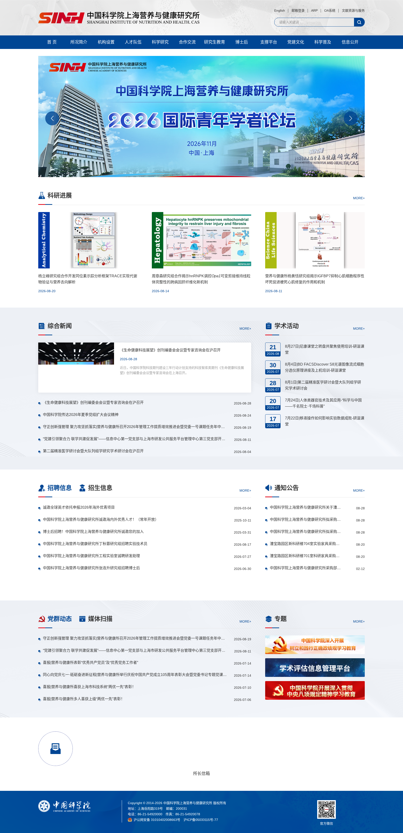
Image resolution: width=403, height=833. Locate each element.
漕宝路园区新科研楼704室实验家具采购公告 (305, 544)
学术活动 (286, 325)
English (279, 10)
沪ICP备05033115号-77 (201, 820)
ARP (314, 10)
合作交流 (187, 42)
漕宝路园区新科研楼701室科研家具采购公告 (305, 556)
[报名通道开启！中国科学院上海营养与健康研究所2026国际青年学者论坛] (201, 116)
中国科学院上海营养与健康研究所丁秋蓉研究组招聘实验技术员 (95, 544)
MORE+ (359, 198)
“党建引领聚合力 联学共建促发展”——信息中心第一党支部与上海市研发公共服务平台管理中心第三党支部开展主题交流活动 (135, 439)
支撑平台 (268, 42)
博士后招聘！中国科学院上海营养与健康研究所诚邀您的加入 (93, 532)
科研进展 (60, 195)
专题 (280, 618)
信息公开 (350, 42)
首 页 (52, 42)
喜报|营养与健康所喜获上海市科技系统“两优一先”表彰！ (89, 687)
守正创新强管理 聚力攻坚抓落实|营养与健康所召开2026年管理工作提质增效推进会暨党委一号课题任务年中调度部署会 (135, 427)
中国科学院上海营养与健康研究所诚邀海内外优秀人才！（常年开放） (101, 519)
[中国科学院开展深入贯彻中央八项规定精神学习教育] (315, 690)
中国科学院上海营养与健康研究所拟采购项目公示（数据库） (305, 519)
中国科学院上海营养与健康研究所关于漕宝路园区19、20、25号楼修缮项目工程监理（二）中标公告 (305, 507)
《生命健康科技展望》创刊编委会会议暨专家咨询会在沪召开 (93, 403)
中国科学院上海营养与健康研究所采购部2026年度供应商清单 (305, 568)
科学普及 (322, 42)
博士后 (241, 42)
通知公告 (286, 487)
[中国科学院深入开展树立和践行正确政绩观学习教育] (315, 644)
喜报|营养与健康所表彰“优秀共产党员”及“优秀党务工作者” (90, 663)
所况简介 (78, 42)
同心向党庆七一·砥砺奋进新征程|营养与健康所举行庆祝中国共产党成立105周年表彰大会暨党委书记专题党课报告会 (135, 675)
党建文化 (295, 42)
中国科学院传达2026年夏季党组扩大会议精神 (80, 415)
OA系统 (329, 10)
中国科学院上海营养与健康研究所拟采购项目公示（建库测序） (305, 532)
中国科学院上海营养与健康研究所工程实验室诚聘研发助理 (91, 556)
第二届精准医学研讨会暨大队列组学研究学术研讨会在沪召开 (93, 451)
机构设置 (106, 42)
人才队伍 (133, 42)
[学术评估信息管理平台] (315, 667)
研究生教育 (214, 42)
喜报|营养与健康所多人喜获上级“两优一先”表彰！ (84, 699)
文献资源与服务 (353, 10)
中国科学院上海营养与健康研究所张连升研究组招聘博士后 (91, 568)
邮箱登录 (298, 10)
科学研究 (160, 42)
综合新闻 (60, 325)
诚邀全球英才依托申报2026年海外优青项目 (79, 507)
